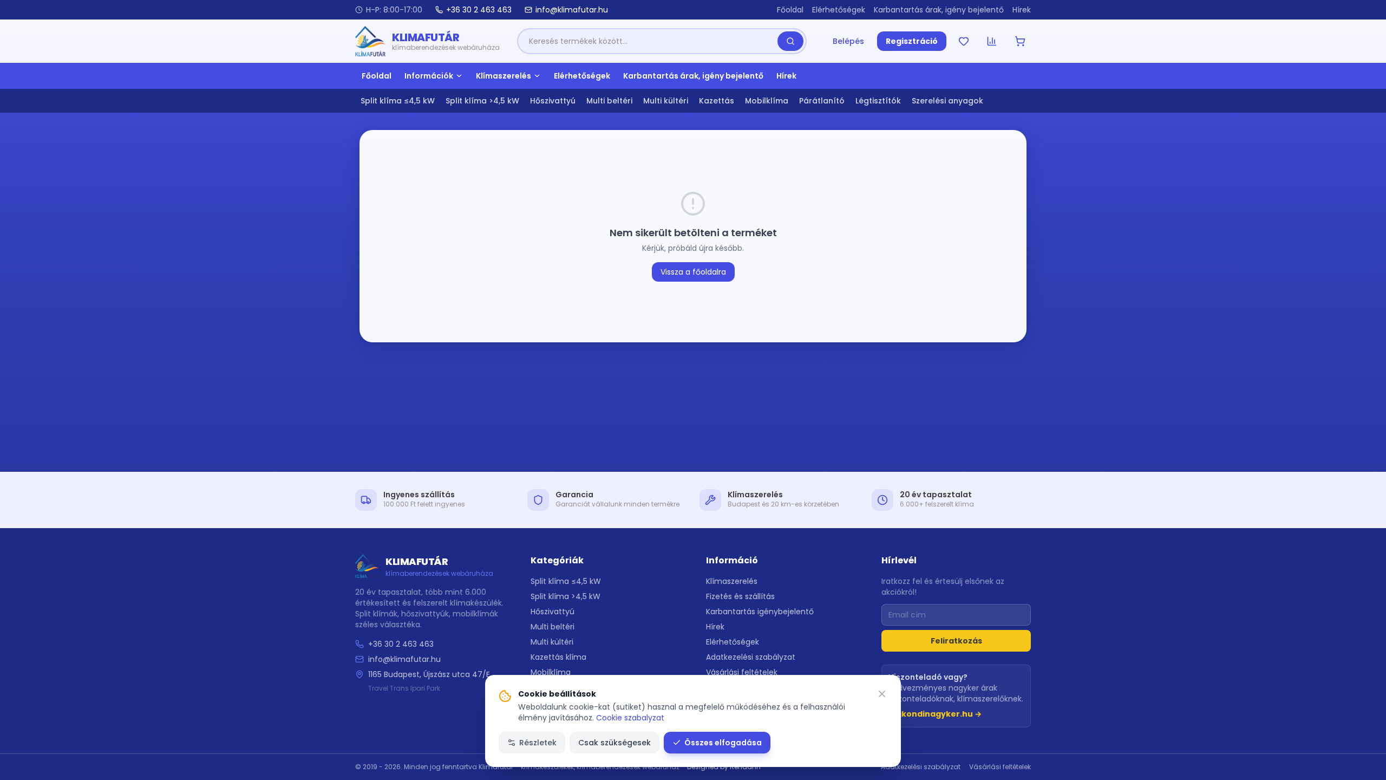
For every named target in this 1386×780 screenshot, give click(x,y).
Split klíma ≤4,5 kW (398, 100)
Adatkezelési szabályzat (750, 657)
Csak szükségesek (614, 742)
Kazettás (716, 100)
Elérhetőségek (838, 9)
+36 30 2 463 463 (401, 644)
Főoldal (790, 9)
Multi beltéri (609, 100)
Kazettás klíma (558, 657)
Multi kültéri (665, 100)
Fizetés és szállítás (740, 596)
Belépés (848, 41)
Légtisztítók (878, 100)
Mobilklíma (766, 100)
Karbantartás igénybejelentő (760, 611)
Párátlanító (822, 100)
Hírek (1021, 9)
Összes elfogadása (723, 742)
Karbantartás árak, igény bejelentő (939, 9)
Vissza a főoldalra (693, 271)
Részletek (538, 742)
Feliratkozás (956, 640)
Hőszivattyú (553, 100)
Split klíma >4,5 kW (482, 100)
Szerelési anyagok (947, 100)
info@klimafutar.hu (404, 659)
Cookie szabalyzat (630, 717)
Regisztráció (912, 41)
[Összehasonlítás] (992, 41)
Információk (428, 75)
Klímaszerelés (503, 75)
